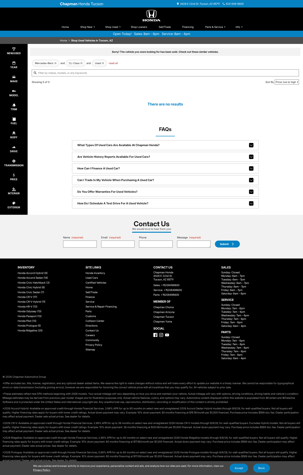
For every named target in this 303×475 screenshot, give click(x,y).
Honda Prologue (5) (29, 325)
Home (65, 26)
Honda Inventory (95, 273)
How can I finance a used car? (98, 168)
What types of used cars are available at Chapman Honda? (118, 145)
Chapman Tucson (163, 316)
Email (111, 237)
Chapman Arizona (164, 312)
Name (73, 237)
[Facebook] (155, 335)
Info (238, 26)
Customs (91, 316)
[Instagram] (161, 335)
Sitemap (90, 349)
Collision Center (95, 320)
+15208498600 (170, 285)
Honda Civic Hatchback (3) (34, 282)
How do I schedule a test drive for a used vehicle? (112, 203)
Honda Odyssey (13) (30, 311)
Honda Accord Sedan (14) (33, 277)
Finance (90, 297)
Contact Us (92, 330)
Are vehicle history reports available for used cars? (113, 156)
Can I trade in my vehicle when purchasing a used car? (115, 180)
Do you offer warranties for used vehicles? (107, 191)
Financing (188, 26)
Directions (92, 325)
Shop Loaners (139, 26)
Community (92, 340)
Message (189, 237)
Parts (89, 311)
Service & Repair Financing (101, 306)
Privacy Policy (94, 344)
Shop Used (111, 26)
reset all (113, 63)
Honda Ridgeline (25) (30, 330)
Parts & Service (214, 26)
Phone (142, 237)
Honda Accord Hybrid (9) (33, 273)
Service (90, 301)
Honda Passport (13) (30, 316)
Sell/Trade (165, 26)
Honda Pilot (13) (27, 320)
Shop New (86, 26)
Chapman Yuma (162, 321)
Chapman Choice (163, 307)
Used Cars (92, 277)
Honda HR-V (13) (27, 306)
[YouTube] (167, 335)
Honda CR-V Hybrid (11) (31, 301)
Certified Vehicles (96, 282)
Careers (90, 335)
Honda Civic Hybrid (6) (31, 287)
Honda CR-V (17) (27, 297)
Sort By (269, 82)
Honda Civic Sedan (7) (31, 292)
